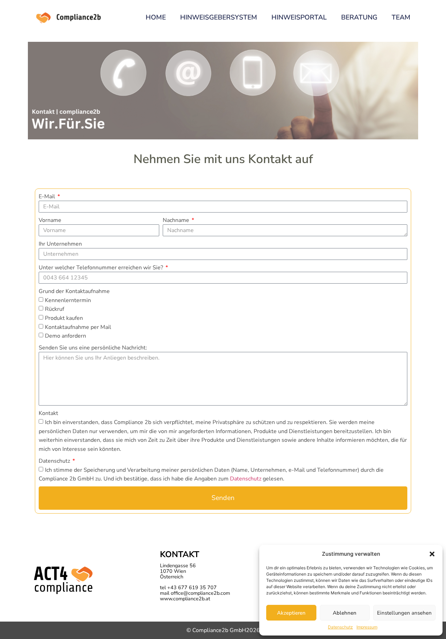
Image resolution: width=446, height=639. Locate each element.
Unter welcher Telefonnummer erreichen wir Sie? (101, 267)
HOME (156, 17)
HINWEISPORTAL (299, 17)
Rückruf (54, 309)
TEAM (401, 17)
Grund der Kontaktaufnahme (74, 291)
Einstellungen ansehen (404, 612)
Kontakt (48, 413)
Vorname (50, 220)
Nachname (177, 220)
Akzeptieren (291, 612)
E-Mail (47, 196)
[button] (432, 554)
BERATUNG (359, 17)
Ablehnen (344, 612)
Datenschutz (340, 627)
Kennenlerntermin (68, 300)
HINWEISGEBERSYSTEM (218, 17)
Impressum (366, 627)
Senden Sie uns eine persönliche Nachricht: (93, 348)
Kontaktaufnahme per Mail (78, 327)
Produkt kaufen (64, 318)
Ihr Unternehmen (60, 244)
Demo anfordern (65, 336)
